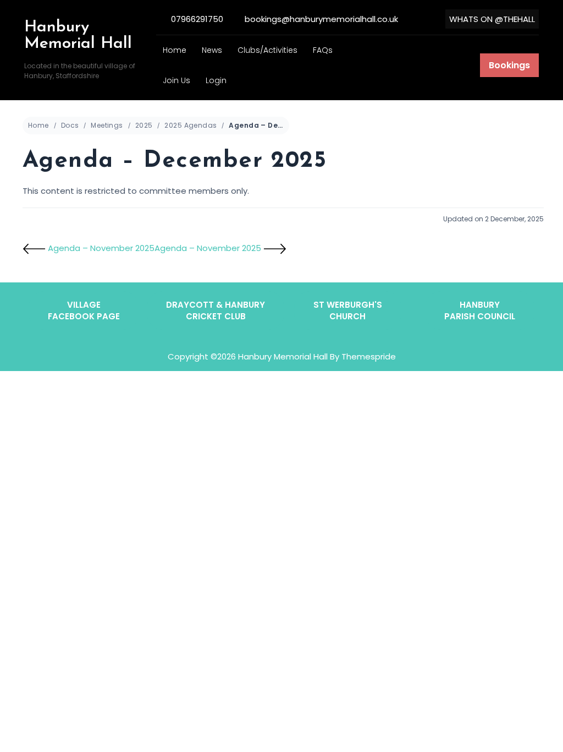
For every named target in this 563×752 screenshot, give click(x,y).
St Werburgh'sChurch (347, 310)
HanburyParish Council (479, 310)
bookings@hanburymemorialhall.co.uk (321, 19)
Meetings (107, 125)
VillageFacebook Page (84, 310)
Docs (70, 125)
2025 (144, 125)
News (212, 50)
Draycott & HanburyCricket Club (215, 310)
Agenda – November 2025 (100, 248)
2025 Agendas (190, 125)
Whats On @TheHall (492, 19)
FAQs (323, 50)
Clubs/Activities (267, 50)
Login (216, 80)
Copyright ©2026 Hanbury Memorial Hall (248, 356)
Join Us (176, 80)
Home (174, 50)
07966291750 (197, 19)
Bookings (509, 65)
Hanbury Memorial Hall (78, 35)
